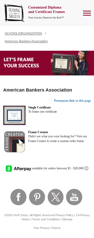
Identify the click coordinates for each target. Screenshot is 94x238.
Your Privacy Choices (47, 227)
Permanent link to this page (72, 100)
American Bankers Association (26, 41)
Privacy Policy (64, 215)
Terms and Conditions (46, 219)
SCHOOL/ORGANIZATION (23, 33)
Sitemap (67, 219)
